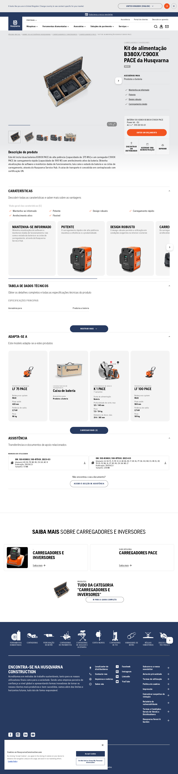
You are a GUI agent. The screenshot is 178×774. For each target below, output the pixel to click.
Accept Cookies (90, 754)
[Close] (103, 745)
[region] (56, 755)
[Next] (118, 80)
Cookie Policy (12, 761)
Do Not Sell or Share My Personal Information (90, 761)
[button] (89, 483)
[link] (99, 14)
